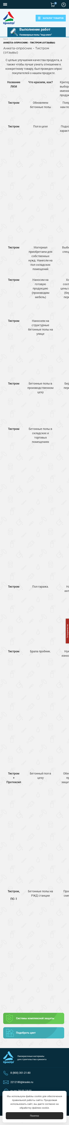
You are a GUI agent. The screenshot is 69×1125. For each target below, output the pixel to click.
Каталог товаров (53, 18)
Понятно (34, 1115)
